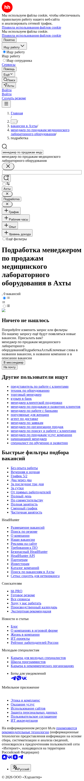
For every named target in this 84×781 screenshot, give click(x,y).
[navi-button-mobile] (6, 104)
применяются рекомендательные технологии (39, 730)
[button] (7, 90)
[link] (9, 80)
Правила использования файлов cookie (31, 35)
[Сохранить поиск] (6, 178)
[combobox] (22, 152)
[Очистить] (8, 166)
